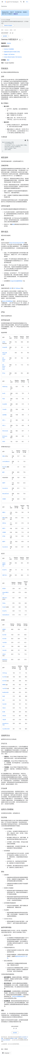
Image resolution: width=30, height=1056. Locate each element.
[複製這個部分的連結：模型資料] (9, 158)
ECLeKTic (4, 569)
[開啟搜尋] (21, 2)
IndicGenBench (5, 614)
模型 (11, 30)
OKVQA (4, 715)
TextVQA (4, 642)
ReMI (3, 696)
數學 (3, 472)
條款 (8, 60)
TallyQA (4, 719)
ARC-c (3, 420)
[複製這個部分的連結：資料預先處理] (11, 206)
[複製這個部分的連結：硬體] (5, 240)
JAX (11, 288)
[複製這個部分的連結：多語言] (6, 553)
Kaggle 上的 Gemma (9, 54)
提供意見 (5, 36)
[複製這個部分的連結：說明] (5, 77)
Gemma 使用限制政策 (17, 996)
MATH (3, 528)
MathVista (4, 659)
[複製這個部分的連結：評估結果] (8, 788)
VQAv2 (4, 654)
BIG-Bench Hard (3, 359)
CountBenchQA (6, 728)
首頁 (2, 30)
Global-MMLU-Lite (4, 564)
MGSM (3, 588)
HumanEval (5, 488)
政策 (13, 224)
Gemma (4, 6)
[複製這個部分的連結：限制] (5, 872)
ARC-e (3, 425)
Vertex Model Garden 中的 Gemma (13, 57)
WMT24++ (4, 575)
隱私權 (6, 1049)
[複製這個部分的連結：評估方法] (8, 744)
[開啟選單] (2, 2)
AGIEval (4, 523)
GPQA (3, 342)
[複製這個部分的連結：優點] (5, 1010)
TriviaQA (4, 409)
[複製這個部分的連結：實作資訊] (9, 232)
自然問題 (4, 414)
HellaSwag (4, 386)
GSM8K (4, 499)
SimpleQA (4, 347)
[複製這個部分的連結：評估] (6, 312)
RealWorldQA (5, 692)
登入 (27, 1)
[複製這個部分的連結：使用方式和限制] (14, 809)
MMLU (3, 456)
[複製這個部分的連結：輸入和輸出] (9, 103)
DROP (3, 441)
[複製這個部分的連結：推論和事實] (8, 332)
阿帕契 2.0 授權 (14, 1038)
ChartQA (4, 650)
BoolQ (3, 393)
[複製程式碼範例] (28, 140)
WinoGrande (5, 430)
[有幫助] (10, 33)
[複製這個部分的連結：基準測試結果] (11, 320)
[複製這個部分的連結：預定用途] (8, 817)
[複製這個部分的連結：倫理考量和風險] (12, 927)
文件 (15, 30)
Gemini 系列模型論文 (7, 301)
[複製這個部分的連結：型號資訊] (9, 69)
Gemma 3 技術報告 (9, 49)
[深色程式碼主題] (25, 140)
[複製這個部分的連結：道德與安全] (11, 736)
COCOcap (4, 673)
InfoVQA (4, 638)
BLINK (3, 711)
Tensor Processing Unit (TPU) (16, 243)
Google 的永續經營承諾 (16, 281)
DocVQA (4, 634)
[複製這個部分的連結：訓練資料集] (9, 166)
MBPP (3, 482)
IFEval (3, 373)
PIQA (3, 398)
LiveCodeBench (6, 461)
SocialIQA (4, 404)
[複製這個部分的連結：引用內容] (8, 137)
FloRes (3, 603)
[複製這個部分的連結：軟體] (5, 285)
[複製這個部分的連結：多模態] (6, 620)
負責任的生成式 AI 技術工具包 (12, 51)
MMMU (4, 629)
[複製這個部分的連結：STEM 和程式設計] (11, 447)
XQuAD (4, 607)
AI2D (3, 646)
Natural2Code (5, 493)
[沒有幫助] (13, 33)
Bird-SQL (4, 466)
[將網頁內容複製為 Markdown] (20, 39)
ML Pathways (16, 288)
